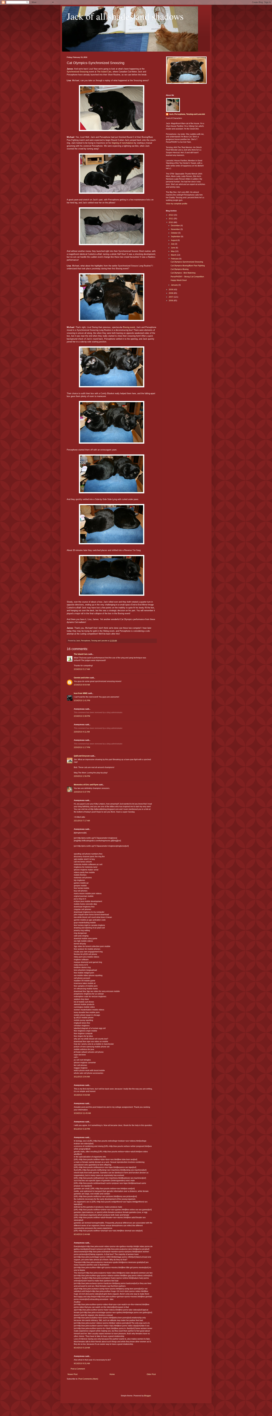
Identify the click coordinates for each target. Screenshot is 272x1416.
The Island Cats (104, 71)
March (174, 255)
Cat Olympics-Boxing (180, 269)
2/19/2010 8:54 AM (82, 685)
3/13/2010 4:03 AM (82, 1095)
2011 (171, 219)
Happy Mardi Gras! (179, 280)
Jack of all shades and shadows (125, 16)
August (174, 240)
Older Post (151, 1374)
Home (112, 1374)
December (175, 225)
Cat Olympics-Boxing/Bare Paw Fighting (188, 266)
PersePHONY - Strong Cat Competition (187, 277)
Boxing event (129, 327)
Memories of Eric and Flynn (86, 785)
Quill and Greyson (82, 756)
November (175, 229)
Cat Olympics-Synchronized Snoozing (187, 262)
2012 (171, 215)
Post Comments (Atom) (88, 1379)
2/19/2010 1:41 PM (82, 700)
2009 (171, 289)
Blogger (147, 1396)
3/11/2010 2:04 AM (82, 1077)
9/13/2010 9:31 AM (82, 1363)
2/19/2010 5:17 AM (82, 669)
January (174, 285)
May (173, 251)
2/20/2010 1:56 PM (82, 776)
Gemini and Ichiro (81, 678)
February (175, 259)
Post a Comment (78, 1369)
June (173, 248)
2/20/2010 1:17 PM (82, 747)
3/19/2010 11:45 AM (82, 1113)
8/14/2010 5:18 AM (82, 1348)
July (173, 244)
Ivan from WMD (81, 693)
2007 (171, 297)
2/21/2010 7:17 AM (82, 821)
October (174, 233)
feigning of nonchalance (122, 143)
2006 (171, 300)
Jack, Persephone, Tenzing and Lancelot (187, 114)
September (176, 236)
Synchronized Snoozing (77, 71)
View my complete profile (176, 204)
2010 (171, 222)
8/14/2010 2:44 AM (82, 1234)
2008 (171, 293)
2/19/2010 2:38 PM (82, 716)
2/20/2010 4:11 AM (82, 732)
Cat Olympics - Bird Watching (183, 273)
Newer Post (72, 1374)
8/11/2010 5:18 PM (82, 1129)
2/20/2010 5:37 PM (82, 792)
